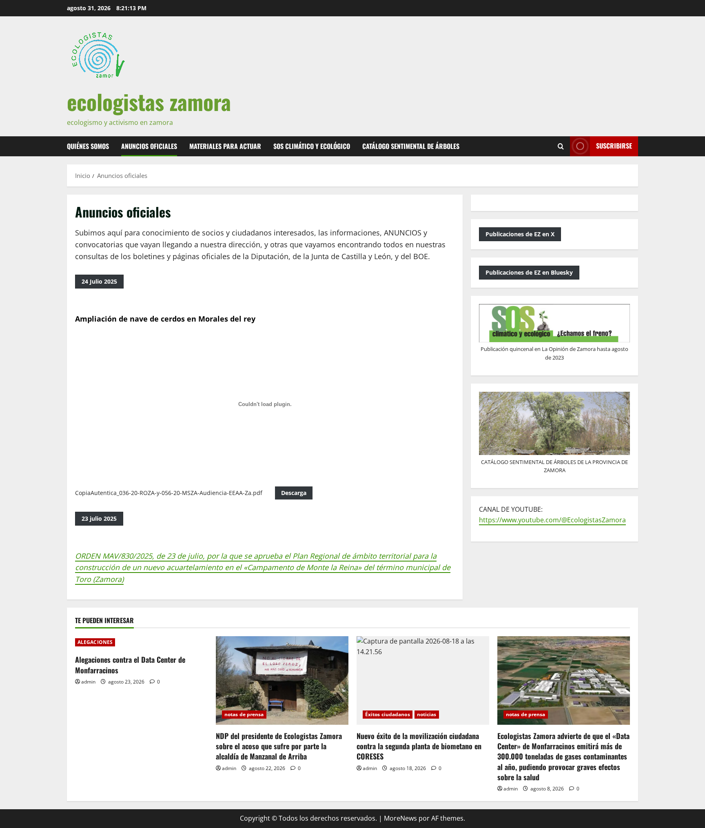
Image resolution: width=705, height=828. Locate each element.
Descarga (293, 493)
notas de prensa (244, 714)
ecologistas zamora (149, 101)
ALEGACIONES (95, 642)
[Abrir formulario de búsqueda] (561, 146)
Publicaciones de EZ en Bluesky (529, 272)
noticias (427, 714)
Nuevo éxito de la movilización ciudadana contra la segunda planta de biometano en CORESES (419, 745)
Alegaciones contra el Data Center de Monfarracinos (130, 664)
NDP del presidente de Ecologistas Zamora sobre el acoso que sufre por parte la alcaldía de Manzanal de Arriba (279, 745)
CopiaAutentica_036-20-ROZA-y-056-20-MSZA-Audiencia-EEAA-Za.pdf (168, 493)
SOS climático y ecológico (311, 146)
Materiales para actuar (225, 146)
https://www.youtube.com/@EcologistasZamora (552, 519)
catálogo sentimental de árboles (410, 146)
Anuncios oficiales (149, 146)
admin (88, 681)
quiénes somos (88, 146)
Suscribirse (614, 146)
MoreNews (400, 818)
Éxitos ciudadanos (387, 714)
